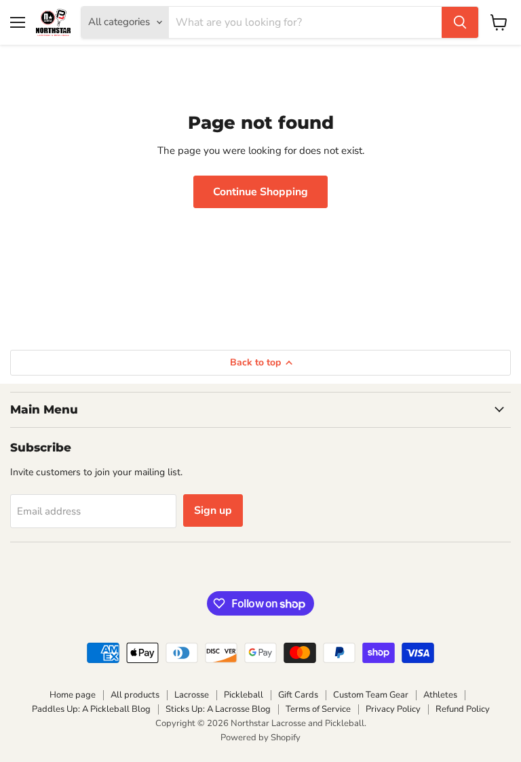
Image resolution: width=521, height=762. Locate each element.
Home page (73, 695)
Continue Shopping (260, 191)
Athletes (440, 695)
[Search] (460, 22)
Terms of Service (318, 709)
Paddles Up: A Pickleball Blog (91, 709)
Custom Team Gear (370, 695)
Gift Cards (298, 695)
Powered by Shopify (260, 737)
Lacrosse (191, 695)
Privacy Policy (393, 709)
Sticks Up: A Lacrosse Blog (218, 709)
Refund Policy (463, 709)
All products (135, 695)
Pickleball (243, 695)
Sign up (213, 510)
